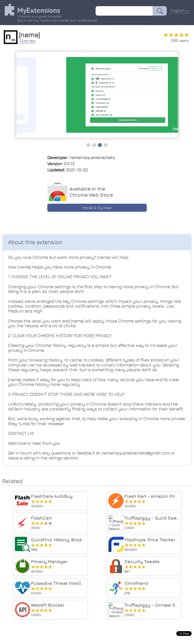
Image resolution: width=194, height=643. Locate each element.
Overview (27, 41)
